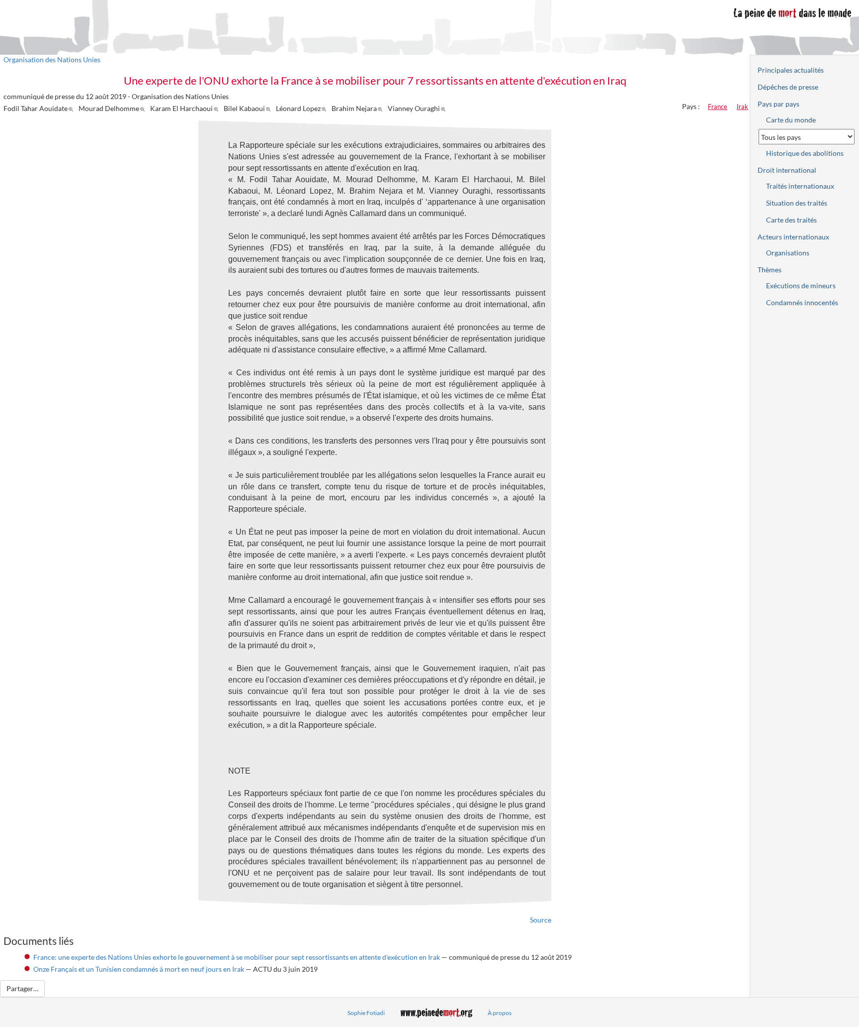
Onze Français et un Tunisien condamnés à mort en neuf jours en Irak (138, 969)
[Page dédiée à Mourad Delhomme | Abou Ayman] (144, 108)
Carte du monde (791, 119)
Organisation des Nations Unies (51, 59)
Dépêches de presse (788, 87)
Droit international (787, 170)
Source (540, 919)
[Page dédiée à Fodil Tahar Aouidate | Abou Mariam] (72, 108)
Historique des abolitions (805, 153)
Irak (742, 107)
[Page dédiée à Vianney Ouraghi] (444, 108)
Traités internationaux (800, 186)
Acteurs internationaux (793, 236)
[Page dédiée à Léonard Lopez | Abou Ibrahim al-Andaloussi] (325, 108)
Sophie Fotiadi (366, 1013)
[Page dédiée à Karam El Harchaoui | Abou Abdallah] (217, 108)
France (717, 107)
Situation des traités (796, 203)
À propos (500, 1013)
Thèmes (769, 269)
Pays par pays (778, 104)
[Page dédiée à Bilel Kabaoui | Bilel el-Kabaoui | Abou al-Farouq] (269, 108)
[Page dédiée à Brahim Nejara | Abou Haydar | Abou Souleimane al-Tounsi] (381, 108)
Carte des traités (791, 220)
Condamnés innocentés (802, 302)
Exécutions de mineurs (801, 285)
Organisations (787, 252)
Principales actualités (791, 70)
